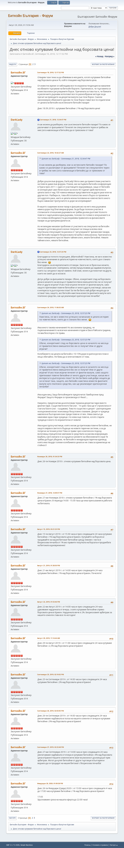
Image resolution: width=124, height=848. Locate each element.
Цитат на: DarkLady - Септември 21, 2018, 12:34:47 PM (66, 158)
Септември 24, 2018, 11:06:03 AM (50, 307)
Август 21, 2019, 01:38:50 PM (48, 565)
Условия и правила (100, 845)
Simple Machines (26, 845)
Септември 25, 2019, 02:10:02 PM (50, 674)
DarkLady (16, 119)
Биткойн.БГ (18, 72)
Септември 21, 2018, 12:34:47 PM (53, 119)
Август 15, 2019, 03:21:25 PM (48, 529)
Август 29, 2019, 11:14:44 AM (48, 638)
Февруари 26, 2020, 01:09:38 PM (50, 783)
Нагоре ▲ (114, 845)
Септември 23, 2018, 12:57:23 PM (53, 252)
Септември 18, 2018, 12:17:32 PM (50, 72)
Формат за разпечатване (103, 64)
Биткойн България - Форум (30, 16)
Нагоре (12, 818)
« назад (99, 56)
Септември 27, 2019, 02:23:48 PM (50, 747)
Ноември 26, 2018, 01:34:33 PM (49, 456)
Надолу (12, 64)
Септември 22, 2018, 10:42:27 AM (50, 153)
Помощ (87, 845)
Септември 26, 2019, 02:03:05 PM (50, 711)
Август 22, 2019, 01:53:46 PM (48, 602)
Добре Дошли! (94, 26)
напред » (109, 56)
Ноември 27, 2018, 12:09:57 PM (49, 493)
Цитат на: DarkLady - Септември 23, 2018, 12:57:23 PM (66, 313)
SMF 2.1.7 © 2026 (13, 845)
